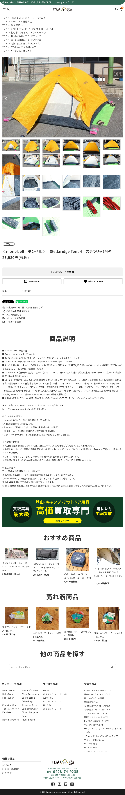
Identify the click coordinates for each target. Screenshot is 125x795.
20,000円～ (17, 25)
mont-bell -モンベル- (43, 28)
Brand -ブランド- (19, 28)
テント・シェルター (38, 17)
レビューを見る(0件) (14, 318)
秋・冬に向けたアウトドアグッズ (26, 36)
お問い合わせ (32, 281)
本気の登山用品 (91, 702)
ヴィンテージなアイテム (94, 739)
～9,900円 (7, 765)
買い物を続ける (12, 314)
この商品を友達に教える (16, 310)
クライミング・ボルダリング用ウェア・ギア (101, 736)
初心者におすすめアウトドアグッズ (98, 690)
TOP (4, 17)
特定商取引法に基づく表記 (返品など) (23, 307)
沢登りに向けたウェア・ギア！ (96, 717)
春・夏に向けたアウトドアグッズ (26, 39)
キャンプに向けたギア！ (22, 50)
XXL (65, 694)
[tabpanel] (62, 97)
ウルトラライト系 (91, 743)
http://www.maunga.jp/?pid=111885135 (24, 409)
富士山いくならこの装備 (94, 698)
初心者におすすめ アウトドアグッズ (28, 32)
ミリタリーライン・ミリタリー (95, 751)
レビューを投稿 (11, 321)
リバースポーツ (90, 747)
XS (49, 694)
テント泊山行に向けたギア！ (24, 47)
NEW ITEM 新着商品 (21, 21)
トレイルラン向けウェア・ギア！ (96, 721)
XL (61, 694)
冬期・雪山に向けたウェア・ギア (26, 43)
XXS (45, 694)
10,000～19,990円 (10, 769)
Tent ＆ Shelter (19, 17)
